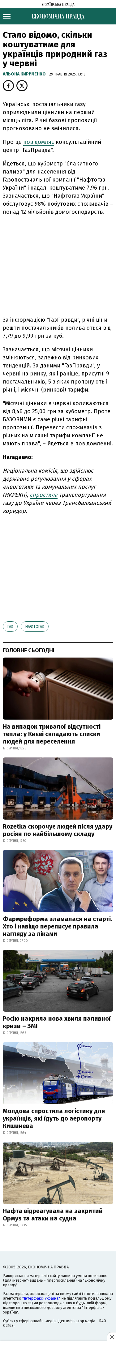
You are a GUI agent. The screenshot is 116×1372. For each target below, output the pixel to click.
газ (10, 626)
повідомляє (38, 142)
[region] (58, 264)
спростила (44, 494)
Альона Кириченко (25, 74)
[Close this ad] (111, 1336)
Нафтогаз (34, 626)
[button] (8, 85)
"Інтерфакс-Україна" (41, 1298)
